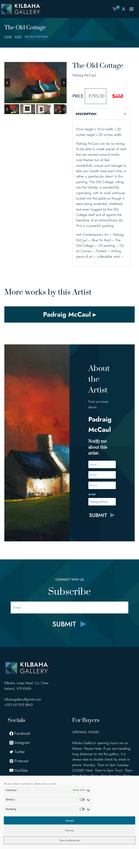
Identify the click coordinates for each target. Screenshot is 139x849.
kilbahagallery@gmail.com (22, 699)
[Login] (124, 9)
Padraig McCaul (84, 75)
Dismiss (69, 830)
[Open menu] (133, 8)
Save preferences (70, 840)
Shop (18, 37)
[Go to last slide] (7, 82)
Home (8, 37)
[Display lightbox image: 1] (35, 82)
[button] (11, 109)
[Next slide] (64, 82)
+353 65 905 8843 (18, 704)
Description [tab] (86, 114)
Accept (70, 821)
